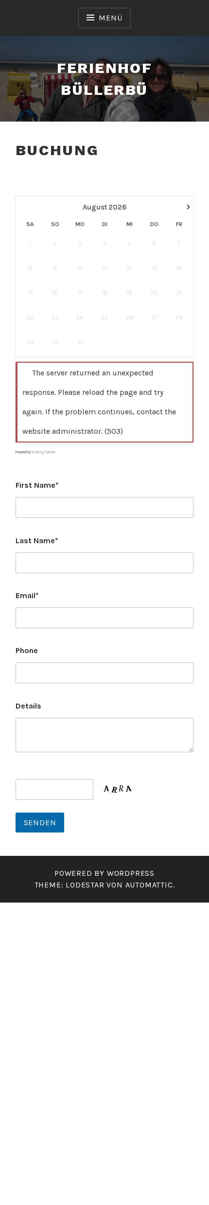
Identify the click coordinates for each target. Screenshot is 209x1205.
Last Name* (37, 540)
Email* (27, 595)
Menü (110, 17)
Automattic (149, 884)
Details (28, 705)
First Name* (37, 485)
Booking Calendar (43, 452)
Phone (27, 650)
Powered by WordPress (104, 873)
